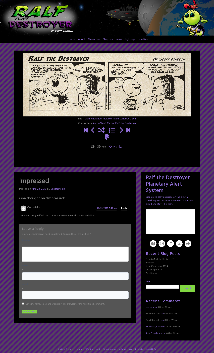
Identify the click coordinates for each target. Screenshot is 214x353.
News (119, 39)
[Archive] (112, 131)
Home (72, 39)
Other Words (165, 307)
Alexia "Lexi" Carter (103, 123)
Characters (94, 39)
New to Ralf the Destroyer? (160, 259)
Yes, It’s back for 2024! (157, 266)
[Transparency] (121, 131)
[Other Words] (128, 131)
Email (25, 284)
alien (87, 119)
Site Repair (151, 273)
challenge (96, 119)
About (81, 39)
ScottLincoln (58, 189)
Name (25, 266)
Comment (27, 240)
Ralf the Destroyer (125, 123)
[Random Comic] (101, 131)
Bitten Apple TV (154, 270)
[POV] (93, 131)
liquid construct (122, 119)
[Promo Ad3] (86, 131)
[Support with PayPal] (107, 138)
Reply (124, 208)
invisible (107, 119)
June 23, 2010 (39, 189)
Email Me (143, 39)
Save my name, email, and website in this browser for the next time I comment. (65, 304)
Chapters (108, 39)
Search (149, 281)
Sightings (130, 39)
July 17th (150, 263)
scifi (134, 119)
